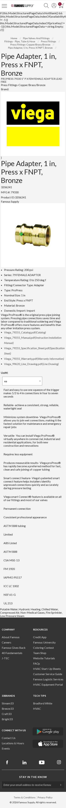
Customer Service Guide (47, 674)
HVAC (37, 708)
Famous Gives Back (14, 647)
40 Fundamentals (12, 653)
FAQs (36, 663)
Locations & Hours (13, 743)
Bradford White (42, 703)
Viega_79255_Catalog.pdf (25, 332)
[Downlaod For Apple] (48, 743)
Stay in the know (33, 777)
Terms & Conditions (25, 797)
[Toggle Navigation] (4, 5)
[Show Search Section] (46, 5)
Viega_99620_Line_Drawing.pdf (31, 364)
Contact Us (8, 738)
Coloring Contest (43, 647)
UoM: (4, 372)
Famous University (44, 642)
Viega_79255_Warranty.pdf (34, 358)
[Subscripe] (59, 784)
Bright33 (7, 719)
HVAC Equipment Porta (47, 684)
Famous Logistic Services (48, 679)
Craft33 (6, 713)
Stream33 (8, 703)
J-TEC (5, 658)
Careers (6, 642)
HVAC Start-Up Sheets (47, 668)
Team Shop (39, 653)
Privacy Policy (44, 797)
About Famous (11, 637)
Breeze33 (8, 708)
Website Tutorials (44, 658)
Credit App (39, 637)
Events (6, 748)
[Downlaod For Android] (48, 731)
